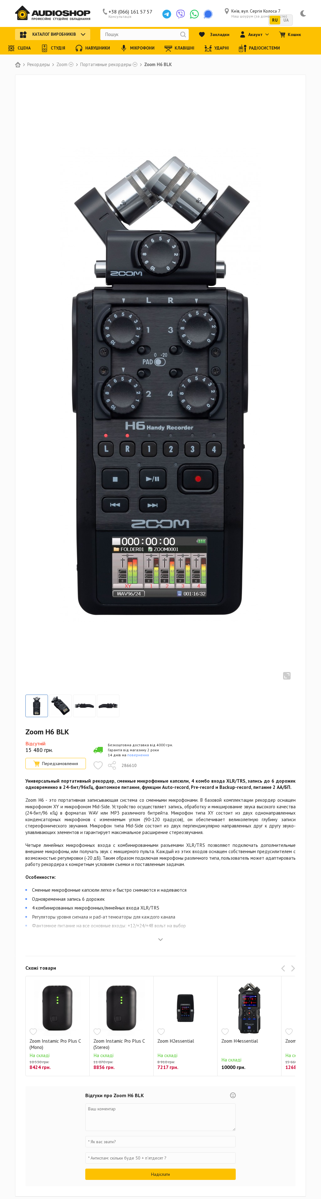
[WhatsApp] (194, 14)
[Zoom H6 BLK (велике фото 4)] (108, 706)
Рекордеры (38, 64)
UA (286, 20)
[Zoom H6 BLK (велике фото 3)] (84, 706)
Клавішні (184, 48)
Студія (58, 48)
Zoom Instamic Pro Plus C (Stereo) (119, 1044)
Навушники (97, 48)
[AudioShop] (52, 13)
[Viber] (180, 14)
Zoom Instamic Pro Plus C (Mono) (55, 1044)
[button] (284, 968)
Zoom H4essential (239, 1041)
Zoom (61, 64)
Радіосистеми (264, 48)
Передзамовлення (60, 763)
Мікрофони (142, 48)
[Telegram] (166, 14)
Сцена (24, 48)
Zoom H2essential (175, 1041)
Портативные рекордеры (105, 64)
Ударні (221, 48)
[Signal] (208, 14)
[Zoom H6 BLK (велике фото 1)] (36, 706)
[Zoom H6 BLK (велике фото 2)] (60, 706)
